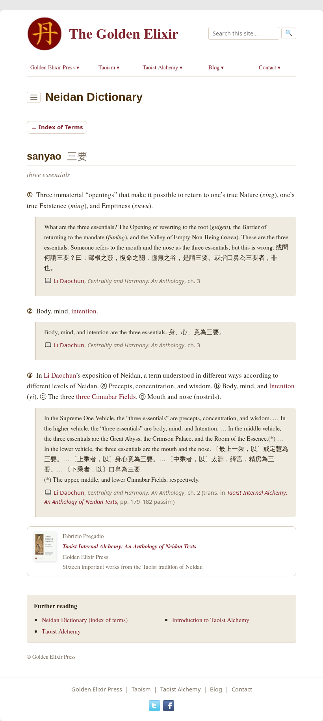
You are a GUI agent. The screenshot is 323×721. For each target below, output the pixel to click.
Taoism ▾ (108, 67)
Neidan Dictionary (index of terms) (85, 619)
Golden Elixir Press (96, 689)
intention (84, 310)
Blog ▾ (216, 67)
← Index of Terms (57, 127)
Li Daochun (69, 281)
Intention (282, 385)
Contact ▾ (269, 67)
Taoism (141, 689)
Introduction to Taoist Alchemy (210, 619)
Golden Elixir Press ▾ (54, 67)
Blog (216, 689)
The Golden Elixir (123, 33)
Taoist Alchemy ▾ (162, 67)
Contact (242, 689)
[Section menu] (34, 97)
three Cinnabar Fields (106, 396)
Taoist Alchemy (61, 631)
